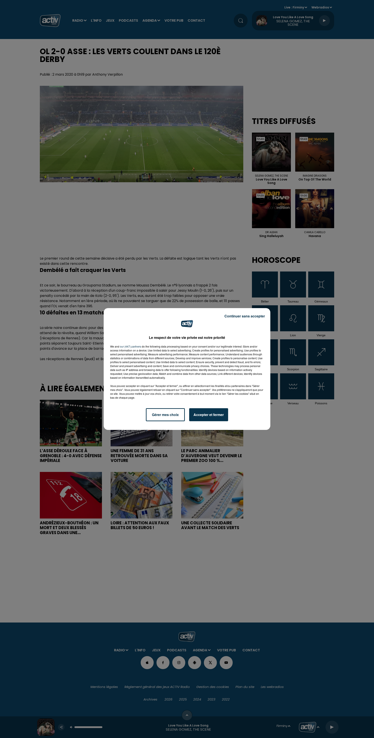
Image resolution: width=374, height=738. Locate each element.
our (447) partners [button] (130, 346)
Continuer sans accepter (244, 316)
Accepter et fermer (208, 414)
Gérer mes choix (165, 414)
